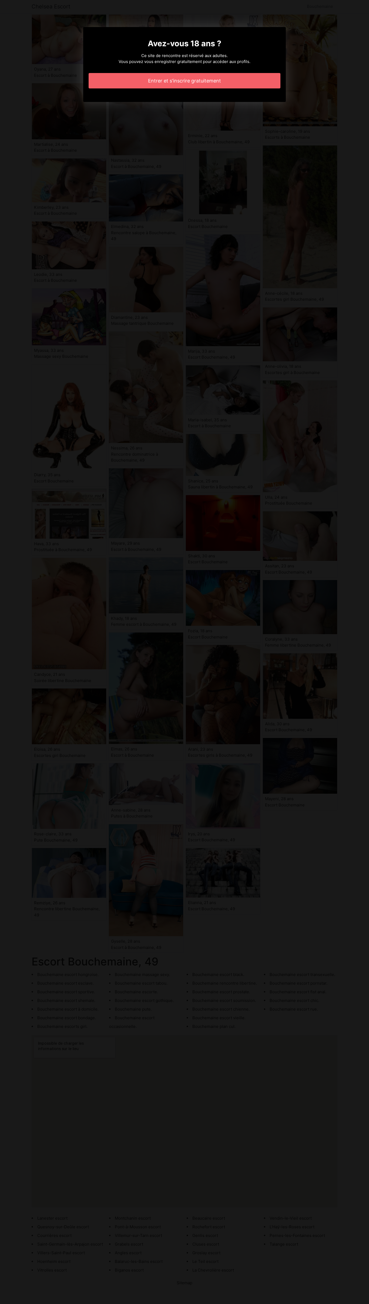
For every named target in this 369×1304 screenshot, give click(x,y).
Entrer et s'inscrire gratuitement (184, 81)
